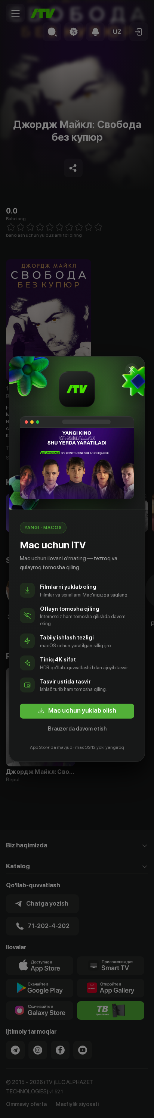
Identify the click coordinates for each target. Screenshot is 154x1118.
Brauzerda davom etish (77, 728)
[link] (77, 711)
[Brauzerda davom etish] (131, 369)
